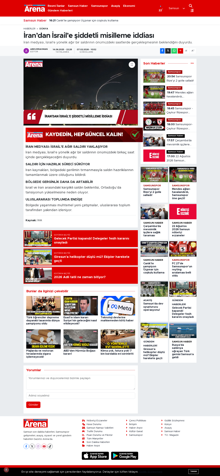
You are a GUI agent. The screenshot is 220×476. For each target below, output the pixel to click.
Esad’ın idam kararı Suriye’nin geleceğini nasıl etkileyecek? (80, 320)
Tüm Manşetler (95, 438)
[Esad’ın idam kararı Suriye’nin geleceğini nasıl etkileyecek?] (80, 305)
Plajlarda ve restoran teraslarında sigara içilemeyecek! (39, 353)
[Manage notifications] (6, 469)
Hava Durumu (94, 424)
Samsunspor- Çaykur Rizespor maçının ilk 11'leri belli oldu (180, 127)
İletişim (133, 424)
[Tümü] (192, 63)
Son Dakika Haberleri (98, 442)
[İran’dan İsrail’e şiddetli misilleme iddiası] (81, 92)
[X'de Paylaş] (168, 51)
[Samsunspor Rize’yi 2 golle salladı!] (154, 174)
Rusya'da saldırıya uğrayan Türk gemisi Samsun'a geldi (183, 351)
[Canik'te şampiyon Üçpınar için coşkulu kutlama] (154, 249)
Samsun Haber (78, 6)
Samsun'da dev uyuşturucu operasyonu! (153, 306)
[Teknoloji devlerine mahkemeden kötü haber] (118, 305)
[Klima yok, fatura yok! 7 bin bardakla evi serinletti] (118, 338)
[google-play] (124, 455)
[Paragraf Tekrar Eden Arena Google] (84, 134)
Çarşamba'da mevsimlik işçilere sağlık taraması (179, 143)
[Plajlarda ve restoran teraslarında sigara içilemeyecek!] (43, 338)
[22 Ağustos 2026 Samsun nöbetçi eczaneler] (182, 211)
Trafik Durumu (94, 431)
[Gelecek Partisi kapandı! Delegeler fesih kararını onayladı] (182, 289)
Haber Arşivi (93, 445)
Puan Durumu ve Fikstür (100, 435)
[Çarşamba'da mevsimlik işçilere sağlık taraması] (154, 211)
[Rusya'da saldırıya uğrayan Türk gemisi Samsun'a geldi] (182, 330)
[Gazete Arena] (35, 8)
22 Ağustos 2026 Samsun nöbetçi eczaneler (179, 159)
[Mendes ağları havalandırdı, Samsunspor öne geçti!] (182, 174)
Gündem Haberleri (60, 10)
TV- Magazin (171, 435)
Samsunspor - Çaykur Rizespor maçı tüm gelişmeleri (180, 111)
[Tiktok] (50, 446)
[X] (32, 446)
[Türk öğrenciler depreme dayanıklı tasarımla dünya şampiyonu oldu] (43, 305)
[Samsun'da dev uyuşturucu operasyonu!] (154, 289)
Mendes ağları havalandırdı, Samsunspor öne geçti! (180, 95)
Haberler (29, 29)
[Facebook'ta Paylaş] (162, 51)
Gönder (33, 404)
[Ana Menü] (191, 10)
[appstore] (95, 455)
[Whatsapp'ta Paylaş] (174, 51)
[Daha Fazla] (180, 51)
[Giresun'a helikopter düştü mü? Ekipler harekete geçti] (154, 330)
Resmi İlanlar (56, 6)
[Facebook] (26, 446)
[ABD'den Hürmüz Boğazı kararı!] (80, 338)
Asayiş (115, 6)
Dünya (43, 29)
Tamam (193, 471)
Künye (168, 424)
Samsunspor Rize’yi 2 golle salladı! (180, 78)
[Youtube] (44, 446)
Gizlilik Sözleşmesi (174, 420)
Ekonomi (129, 6)
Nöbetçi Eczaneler (97, 420)
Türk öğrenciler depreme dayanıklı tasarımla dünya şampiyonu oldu (43, 320)
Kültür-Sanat (136, 431)
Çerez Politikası (137, 420)
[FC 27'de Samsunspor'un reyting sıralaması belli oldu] (182, 249)
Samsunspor (99, 6)
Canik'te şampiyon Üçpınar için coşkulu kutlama (83, 20)
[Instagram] (38, 446)
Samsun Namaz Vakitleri (100, 428)
